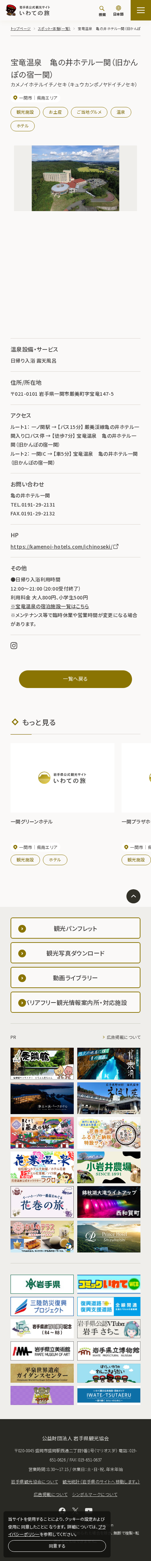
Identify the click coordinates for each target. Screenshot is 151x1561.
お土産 (55, 112)
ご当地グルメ (89, 112)
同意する (57, 1546)
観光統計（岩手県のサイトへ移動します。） (101, 1481)
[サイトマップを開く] (141, 10)
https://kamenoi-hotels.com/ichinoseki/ (61, 546)
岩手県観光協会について (34, 1481)
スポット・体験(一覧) (54, 28)
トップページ (21, 28)
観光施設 (25, 112)
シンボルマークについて (94, 1494)
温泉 (121, 112)
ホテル (23, 125)
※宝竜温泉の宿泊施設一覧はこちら (50, 606)
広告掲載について (123, 1037)
